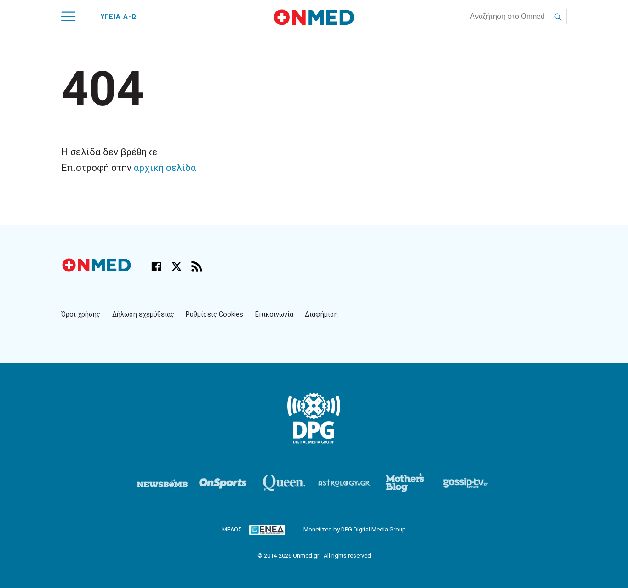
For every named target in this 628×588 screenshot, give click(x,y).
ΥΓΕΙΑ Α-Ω (119, 17)
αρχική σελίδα (165, 167)
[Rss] (196, 266)
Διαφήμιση (321, 314)
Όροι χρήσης (80, 314)
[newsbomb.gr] (162, 483)
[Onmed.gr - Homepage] (314, 17)
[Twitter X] (176, 266)
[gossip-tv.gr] (465, 483)
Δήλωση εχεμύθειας (143, 314)
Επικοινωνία (274, 314)
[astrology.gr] (344, 483)
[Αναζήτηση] (558, 16)
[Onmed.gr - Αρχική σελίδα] (97, 269)
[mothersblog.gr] (405, 483)
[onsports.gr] (223, 483)
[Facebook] (156, 266)
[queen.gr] (283, 483)
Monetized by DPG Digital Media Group (354, 529)
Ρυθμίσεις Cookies (214, 314)
